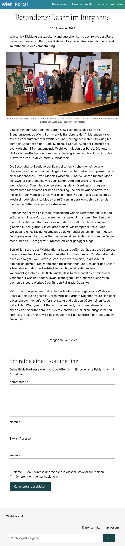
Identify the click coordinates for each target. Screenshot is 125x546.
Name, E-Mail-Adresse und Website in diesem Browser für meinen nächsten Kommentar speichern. (59, 474)
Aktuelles (71, 340)
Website (15, 455)
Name (15, 422)
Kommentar (19, 382)
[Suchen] (109, 538)
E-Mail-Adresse (21, 438)
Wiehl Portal (15, 4)
